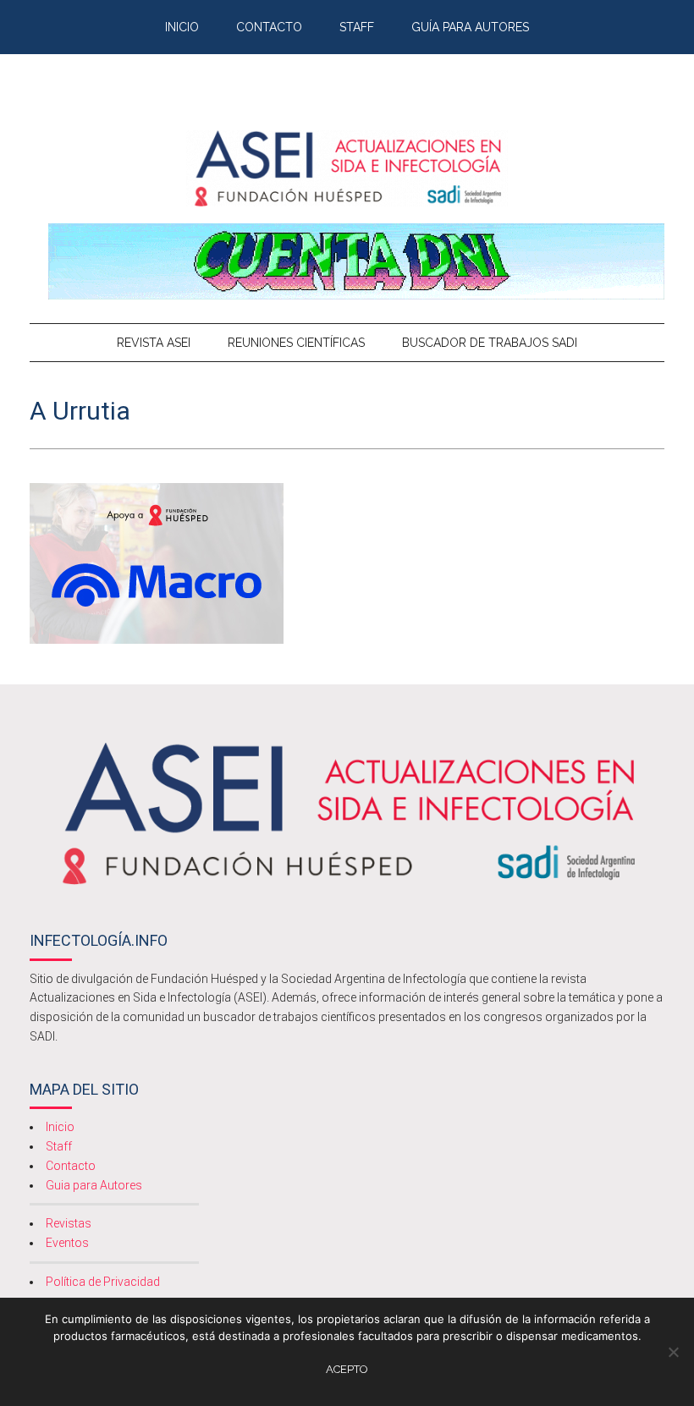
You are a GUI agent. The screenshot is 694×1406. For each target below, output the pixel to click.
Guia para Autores (94, 1185)
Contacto (71, 1166)
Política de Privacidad (103, 1281)
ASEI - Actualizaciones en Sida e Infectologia (347, 168)
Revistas (68, 1223)
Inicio (60, 1127)
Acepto (347, 1369)
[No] (672, 1351)
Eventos (67, 1242)
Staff (59, 1146)
